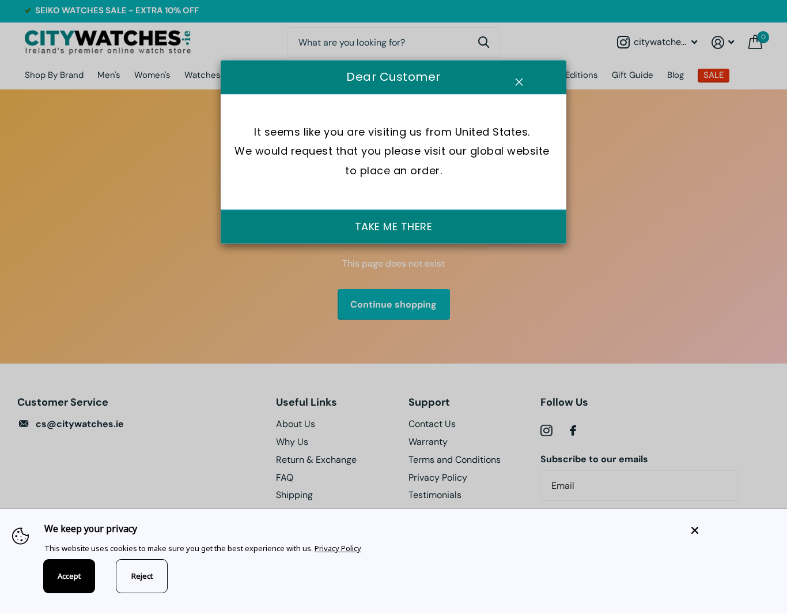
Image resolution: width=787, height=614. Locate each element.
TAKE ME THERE (394, 226)
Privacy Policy (338, 548)
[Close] (730, 530)
